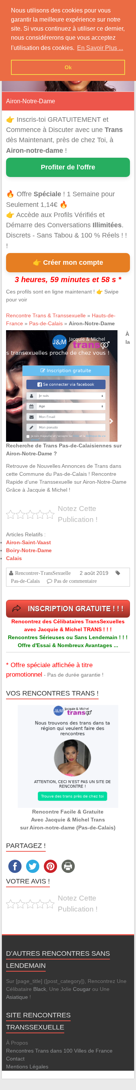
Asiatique (17, 997)
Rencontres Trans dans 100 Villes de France (59, 1051)
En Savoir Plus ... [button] (100, 48)
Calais (14, 558)
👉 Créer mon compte (68, 262)
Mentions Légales (27, 1067)
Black (39, 989)
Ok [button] (68, 67)
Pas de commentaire (75, 581)
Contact (15, 1059)
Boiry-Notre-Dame (29, 550)
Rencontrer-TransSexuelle (43, 573)
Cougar (82, 989)
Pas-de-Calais (46, 323)
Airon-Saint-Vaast (28, 542)
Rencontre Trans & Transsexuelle (46, 315)
